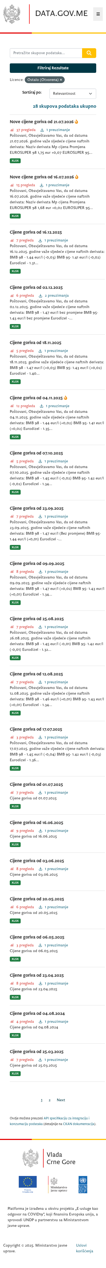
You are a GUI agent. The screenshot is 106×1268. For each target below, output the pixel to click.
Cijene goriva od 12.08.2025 (36, 674)
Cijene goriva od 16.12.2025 (36, 232)
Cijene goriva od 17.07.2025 (36, 729)
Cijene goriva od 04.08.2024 (37, 1013)
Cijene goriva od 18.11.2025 (35, 342)
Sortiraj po (31, 92)
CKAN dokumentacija (78, 1124)
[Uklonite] (61, 80)
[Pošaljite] (89, 53)
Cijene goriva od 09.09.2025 (37, 563)
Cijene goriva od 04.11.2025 (37, 398)
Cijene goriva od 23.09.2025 (37, 508)
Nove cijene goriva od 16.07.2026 (42, 177)
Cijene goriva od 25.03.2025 (37, 1051)
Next (61, 1100)
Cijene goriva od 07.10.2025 (36, 453)
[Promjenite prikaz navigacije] (98, 14)
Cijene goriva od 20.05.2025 (37, 899)
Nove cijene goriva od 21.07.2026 (42, 122)
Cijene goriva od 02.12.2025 (36, 287)
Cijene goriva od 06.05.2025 (37, 937)
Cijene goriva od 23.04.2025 (37, 975)
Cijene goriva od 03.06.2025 (37, 861)
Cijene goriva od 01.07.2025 (36, 784)
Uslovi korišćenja (84, 1248)
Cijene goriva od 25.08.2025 (37, 619)
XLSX (15, 160)
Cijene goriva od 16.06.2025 (36, 822)
